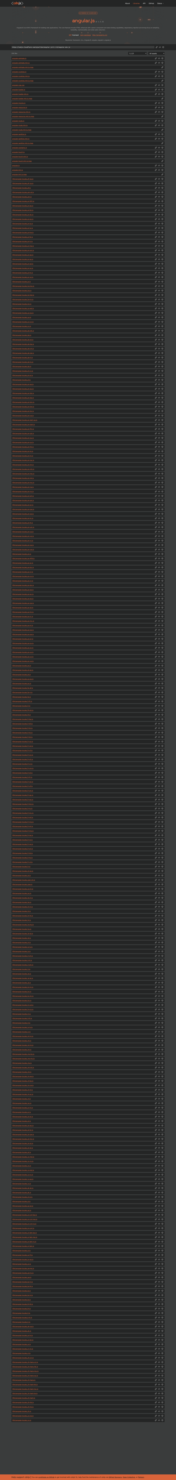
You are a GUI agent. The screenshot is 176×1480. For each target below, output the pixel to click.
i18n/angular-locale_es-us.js (22, 652)
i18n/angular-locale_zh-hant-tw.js (24, 1393)
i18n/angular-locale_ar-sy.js (22, 268)
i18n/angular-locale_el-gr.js (22, 375)
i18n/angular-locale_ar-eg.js (22, 219)
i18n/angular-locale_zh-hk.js (23, 1402)
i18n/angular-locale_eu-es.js (22, 679)
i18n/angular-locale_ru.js (21, 1183)
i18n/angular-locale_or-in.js (22, 1108)
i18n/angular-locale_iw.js (21, 974)
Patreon (141, 1477)
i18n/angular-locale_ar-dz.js (22, 215)
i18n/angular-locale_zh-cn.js (23, 1358)
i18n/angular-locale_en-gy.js (23, 442)
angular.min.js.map (19, 174)
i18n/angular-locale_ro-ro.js (22, 1161)
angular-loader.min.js (20, 94)
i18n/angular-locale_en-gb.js (23, 433)
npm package (85, 35)
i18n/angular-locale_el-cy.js (22, 371)
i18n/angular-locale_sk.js (21, 1192)
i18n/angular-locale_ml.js (21, 1041)
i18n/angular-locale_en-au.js (23, 389)
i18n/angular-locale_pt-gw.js (23, 1134)
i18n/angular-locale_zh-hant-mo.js (25, 1389)
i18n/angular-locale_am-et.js (23, 192)
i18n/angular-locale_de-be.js (23, 344)
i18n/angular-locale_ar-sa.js (22, 259)
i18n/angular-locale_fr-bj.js (22, 733)
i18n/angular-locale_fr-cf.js (22, 750)
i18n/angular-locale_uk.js (21, 1331)
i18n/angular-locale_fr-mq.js (23, 831)
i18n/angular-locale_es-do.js (23, 585)
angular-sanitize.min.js (20, 139)
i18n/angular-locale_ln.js (21, 1014)
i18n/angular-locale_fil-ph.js (22, 710)
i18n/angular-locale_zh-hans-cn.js (25, 1362)
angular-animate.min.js (21, 63)
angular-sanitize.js (19, 134)
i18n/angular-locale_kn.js (21, 991)
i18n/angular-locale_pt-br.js (22, 1130)
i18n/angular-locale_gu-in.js (22, 889)
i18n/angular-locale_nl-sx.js (22, 1094)
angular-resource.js (19, 107)
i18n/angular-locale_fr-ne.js (22, 835)
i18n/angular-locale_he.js (21, 902)
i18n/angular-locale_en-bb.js (23, 393)
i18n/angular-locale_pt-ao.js (23, 1125)
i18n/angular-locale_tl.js (21, 1313)
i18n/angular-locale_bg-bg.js (23, 286)
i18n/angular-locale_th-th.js (22, 1304)
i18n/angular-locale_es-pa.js (23, 630)
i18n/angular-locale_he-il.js (22, 898)
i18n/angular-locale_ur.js (21, 1344)
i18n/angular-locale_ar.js (21, 282)
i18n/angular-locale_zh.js (21, 1411)
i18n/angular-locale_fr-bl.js (22, 737)
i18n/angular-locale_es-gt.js (22, 607)
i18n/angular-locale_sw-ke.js (23, 1268)
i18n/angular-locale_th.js (21, 1309)
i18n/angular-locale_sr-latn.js (23, 1246)
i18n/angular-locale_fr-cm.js (22, 768)
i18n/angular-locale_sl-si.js (22, 1197)
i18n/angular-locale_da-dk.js (23, 331)
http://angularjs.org (99, 35)
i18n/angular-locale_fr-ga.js (22, 782)
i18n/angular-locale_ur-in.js (22, 1335)
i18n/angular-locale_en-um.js (23, 527)
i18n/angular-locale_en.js (21, 554)
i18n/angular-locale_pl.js (21, 1121)
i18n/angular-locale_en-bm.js (23, 402)
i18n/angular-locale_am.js (22, 197)
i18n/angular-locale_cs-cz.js (23, 322)
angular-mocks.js (18, 103)
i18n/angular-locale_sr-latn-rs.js (24, 1242)
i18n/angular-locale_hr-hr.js (22, 916)
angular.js (16, 165)
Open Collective (129, 1477)
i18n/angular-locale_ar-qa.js (22, 255)
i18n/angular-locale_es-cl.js (22, 572)
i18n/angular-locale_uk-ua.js (23, 1326)
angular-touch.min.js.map (22, 161)
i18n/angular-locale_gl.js (21, 875)
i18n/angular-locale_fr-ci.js (22, 764)
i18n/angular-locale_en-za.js (23, 545)
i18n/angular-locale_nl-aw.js (23, 1076)
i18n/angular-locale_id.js (21, 938)
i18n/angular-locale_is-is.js (22, 947)
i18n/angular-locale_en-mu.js (23, 482)
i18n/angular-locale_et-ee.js (22, 670)
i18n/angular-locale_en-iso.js (23, 460)
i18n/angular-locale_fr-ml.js (22, 826)
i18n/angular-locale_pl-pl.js (22, 1117)
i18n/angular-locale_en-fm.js (23, 429)
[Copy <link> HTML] (159, 85)
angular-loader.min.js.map (22, 98)
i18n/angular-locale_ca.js (21, 317)
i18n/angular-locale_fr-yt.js (22, 862)
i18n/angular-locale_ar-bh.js (22, 210)
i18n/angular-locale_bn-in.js (22, 299)
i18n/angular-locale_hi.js (21, 911)
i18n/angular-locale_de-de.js (23, 353)
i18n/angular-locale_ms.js (22, 1063)
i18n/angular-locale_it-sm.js (22, 965)
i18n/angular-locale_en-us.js (23, 532)
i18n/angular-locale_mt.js (21, 1072)
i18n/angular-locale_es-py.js (23, 643)
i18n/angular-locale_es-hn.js (23, 612)
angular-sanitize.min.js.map (22, 143)
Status (159, 3)
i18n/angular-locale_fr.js (21, 866)
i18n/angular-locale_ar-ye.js (22, 277)
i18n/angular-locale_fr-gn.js (22, 791)
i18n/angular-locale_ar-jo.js (22, 228)
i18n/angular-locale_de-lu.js (22, 362)
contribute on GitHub (46, 1477)
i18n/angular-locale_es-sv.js (22, 648)
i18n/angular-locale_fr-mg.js (23, 822)
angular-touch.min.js (20, 156)
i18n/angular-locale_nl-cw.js (23, 1085)
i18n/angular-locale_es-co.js (23, 576)
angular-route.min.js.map (21, 130)
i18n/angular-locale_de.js (21, 366)
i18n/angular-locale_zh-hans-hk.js (25, 1367)
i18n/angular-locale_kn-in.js (22, 987)
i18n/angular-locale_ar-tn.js (22, 273)
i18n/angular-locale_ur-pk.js (22, 1340)
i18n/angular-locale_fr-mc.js (22, 813)
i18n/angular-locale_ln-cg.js (22, 1009)
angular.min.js (17, 170)
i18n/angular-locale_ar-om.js (23, 250)
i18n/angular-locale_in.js (21, 942)
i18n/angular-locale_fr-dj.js (22, 773)
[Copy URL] (156, 47)
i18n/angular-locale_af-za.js (22, 183)
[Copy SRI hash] (163, 47)
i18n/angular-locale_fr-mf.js (22, 817)
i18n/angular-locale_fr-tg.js (22, 858)
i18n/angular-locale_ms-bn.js (23, 1054)
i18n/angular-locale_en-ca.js (23, 415)
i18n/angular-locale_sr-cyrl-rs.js (24, 1224)
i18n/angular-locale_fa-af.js (22, 688)
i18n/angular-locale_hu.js (21, 929)
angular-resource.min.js (21, 112)
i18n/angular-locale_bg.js (21, 290)
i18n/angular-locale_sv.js (21, 1264)
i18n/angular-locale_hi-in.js (22, 907)
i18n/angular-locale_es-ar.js (22, 563)
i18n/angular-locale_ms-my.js (23, 1058)
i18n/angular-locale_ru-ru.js (22, 1175)
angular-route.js (18, 121)
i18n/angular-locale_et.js (21, 674)
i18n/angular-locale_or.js (21, 1112)
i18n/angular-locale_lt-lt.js (22, 1018)
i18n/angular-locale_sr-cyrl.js (23, 1228)
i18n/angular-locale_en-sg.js (23, 514)
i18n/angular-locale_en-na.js (23, 487)
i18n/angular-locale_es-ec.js (23, 594)
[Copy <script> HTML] (159, 47)
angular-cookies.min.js (21, 76)
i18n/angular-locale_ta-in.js (22, 1282)
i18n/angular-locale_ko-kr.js (22, 996)
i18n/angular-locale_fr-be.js (22, 719)
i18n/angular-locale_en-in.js (22, 456)
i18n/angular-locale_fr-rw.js (22, 844)
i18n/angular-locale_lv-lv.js (22, 1027)
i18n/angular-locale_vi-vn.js (22, 1349)
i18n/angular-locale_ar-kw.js (23, 232)
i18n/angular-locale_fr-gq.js (22, 799)
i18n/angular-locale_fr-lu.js (22, 808)
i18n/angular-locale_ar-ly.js (22, 241)
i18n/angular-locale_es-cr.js (22, 581)
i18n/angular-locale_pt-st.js (22, 1148)
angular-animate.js (19, 58)
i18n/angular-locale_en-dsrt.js (23, 424)
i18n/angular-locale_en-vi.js (22, 541)
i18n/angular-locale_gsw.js (22, 884)
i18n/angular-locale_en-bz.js (23, 411)
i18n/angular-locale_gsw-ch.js (23, 880)
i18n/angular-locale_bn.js (21, 304)
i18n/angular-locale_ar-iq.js (22, 223)
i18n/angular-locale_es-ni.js (22, 625)
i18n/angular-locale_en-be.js (23, 398)
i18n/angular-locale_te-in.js (22, 1295)
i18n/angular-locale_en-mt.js (23, 478)
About (127, 3)
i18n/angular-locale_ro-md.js (23, 1157)
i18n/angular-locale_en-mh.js (23, 469)
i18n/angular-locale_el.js (21, 380)
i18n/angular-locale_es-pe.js (23, 634)
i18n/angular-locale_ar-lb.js (22, 237)
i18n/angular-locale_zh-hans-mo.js (25, 1371)
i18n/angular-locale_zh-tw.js (23, 1407)
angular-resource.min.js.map (23, 116)
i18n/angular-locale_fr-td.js (22, 853)
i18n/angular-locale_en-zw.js (23, 549)
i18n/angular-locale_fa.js (21, 697)
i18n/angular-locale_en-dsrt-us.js (24, 420)
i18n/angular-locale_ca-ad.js (23, 308)
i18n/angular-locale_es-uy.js (22, 657)
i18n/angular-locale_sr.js (21, 1250)
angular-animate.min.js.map (22, 67)
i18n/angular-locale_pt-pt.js (22, 1143)
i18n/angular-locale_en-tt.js (22, 523)
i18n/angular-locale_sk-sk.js (22, 1188)
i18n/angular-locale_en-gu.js (23, 438)
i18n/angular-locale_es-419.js (23, 558)
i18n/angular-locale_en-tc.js (22, 518)
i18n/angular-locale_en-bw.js (23, 407)
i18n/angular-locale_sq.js (21, 1210)
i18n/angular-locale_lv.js (21, 1032)
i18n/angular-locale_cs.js (21, 326)
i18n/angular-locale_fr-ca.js (22, 741)
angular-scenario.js (19, 148)
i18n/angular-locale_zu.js (21, 1420)
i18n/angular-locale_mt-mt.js (23, 1067)
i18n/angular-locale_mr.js (21, 1050)
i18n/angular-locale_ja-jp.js (22, 978)
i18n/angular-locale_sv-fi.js (22, 1255)
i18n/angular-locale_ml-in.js (22, 1036)
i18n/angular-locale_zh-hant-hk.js (25, 1384)
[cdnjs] (17, 3)
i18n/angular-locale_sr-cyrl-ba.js (24, 1215)
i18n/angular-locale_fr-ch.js (22, 759)
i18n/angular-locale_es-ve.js (23, 661)
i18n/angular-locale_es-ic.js (22, 616)
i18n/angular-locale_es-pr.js (22, 639)
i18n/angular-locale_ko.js (21, 1000)
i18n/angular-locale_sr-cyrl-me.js (24, 1219)
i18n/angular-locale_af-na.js (22, 179)
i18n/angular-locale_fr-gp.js (22, 795)
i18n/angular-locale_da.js (21, 335)
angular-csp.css (18, 85)
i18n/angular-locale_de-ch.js (23, 349)
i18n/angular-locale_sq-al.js (22, 1206)
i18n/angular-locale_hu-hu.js (23, 925)
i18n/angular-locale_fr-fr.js (22, 777)
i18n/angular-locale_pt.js (21, 1152)
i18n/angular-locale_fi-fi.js (22, 701)
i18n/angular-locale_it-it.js (22, 960)
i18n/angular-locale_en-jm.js (23, 465)
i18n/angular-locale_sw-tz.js (23, 1273)
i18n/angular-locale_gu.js (21, 893)
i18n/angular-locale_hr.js (21, 920)
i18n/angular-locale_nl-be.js (22, 1081)
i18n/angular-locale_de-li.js (22, 357)
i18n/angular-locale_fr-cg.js (22, 755)
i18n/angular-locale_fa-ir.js (22, 692)
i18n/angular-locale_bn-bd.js (23, 295)
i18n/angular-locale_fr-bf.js (22, 724)
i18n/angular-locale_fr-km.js (22, 804)
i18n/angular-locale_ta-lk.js (22, 1286)
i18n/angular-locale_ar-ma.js (23, 246)
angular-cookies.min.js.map (22, 81)
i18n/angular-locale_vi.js (21, 1353)
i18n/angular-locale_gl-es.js (22, 871)
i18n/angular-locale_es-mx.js (23, 621)
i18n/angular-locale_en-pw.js (23, 509)
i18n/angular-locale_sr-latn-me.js (24, 1237)
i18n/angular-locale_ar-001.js (23, 201)
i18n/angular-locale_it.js (21, 969)
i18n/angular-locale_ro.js (21, 1166)
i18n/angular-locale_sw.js (21, 1277)
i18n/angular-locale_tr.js (21, 1322)
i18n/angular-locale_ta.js (21, 1291)
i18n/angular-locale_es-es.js (22, 599)
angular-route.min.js (20, 125)
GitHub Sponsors (115, 1477)
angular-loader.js (18, 90)
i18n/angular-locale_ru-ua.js (22, 1179)
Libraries (136, 3)
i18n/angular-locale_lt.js (21, 1023)
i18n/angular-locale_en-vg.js (23, 536)
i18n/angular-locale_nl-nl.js (22, 1090)
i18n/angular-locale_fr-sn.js (22, 849)
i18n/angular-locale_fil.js (21, 715)
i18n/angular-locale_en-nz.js (23, 491)
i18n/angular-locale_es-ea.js (23, 590)
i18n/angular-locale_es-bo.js (23, 567)
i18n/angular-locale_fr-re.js (22, 840)
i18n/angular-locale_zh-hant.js (23, 1398)
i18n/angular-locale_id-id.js (22, 933)
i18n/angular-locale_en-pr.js (22, 505)
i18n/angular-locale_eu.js (21, 683)
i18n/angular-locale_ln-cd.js (22, 1005)
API (144, 3)
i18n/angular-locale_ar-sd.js (22, 264)
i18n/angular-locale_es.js (21, 666)
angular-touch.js (18, 152)
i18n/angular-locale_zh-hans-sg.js (25, 1375)
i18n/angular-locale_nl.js (21, 1099)
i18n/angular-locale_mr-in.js (22, 1045)
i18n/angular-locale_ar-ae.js (22, 206)
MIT (70, 35)
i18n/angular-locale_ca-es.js (23, 313)
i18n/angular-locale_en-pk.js (23, 500)
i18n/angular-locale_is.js (21, 951)
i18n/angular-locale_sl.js (21, 1201)
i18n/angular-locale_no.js (21, 1103)
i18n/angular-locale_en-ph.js (23, 496)
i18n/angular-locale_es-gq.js (23, 603)
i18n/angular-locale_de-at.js (22, 340)
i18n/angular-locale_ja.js (21, 983)
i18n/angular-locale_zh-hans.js (23, 1380)
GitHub (151, 3)
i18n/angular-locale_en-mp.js (23, 474)
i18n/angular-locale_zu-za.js (23, 1416)
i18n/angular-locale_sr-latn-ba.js (24, 1233)
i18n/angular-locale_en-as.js (23, 384)
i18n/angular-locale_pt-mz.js (23, 1139)
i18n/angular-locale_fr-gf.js (22, 786)
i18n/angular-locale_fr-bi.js (22, 728)
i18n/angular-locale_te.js (21, 1300)
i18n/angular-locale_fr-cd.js (22, 746)
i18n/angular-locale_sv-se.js (22, 1259)
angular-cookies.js (19, 72)
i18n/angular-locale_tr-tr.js (22, 1317)
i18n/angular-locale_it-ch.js (22, 956)
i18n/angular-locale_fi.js (21, 706)
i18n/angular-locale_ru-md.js (23, 1170)
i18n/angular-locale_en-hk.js (23, 447)
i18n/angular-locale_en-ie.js (22, 451)
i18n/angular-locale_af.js (21, 188)
